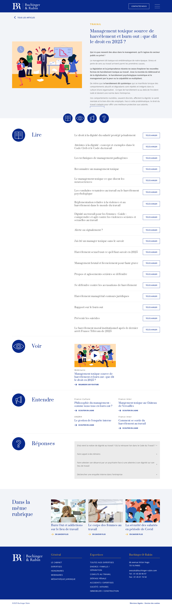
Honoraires (57, 570)
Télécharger (151, 135)
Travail (95, 24)
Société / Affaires (99, 586)
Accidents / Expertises (102, 582)
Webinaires (57, 575)
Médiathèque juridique (63, 579)
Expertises (56, 566)
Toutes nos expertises (102, 562)
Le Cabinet (56, 562)
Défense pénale (98, 578)
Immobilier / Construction (104, 591)
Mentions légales (136, 603)
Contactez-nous (139, 6)
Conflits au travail (100, 574)
